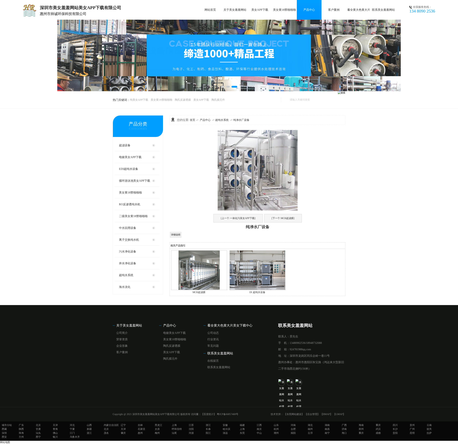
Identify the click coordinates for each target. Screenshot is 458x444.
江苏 (191, 425)
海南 (361, 425)
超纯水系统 (126, 275)
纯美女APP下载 (139, 99)
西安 (4, 437)
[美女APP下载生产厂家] (229, 55)
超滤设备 (124, 145)
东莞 (242, 433)
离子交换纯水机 (129, 239)
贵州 (412, 425)
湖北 (310, 425)
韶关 (429, 429)
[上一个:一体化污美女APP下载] (238, 218)
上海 (174, 425)
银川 (55, 437)
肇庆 (123, 433)
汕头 (38, 433)
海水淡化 (124, 286)
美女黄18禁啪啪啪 (284, 9)
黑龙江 (158, 425)
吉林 (140, 425)
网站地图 (5, 442)
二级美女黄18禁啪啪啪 (133, 216)
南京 (259, 429)
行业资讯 (213, 339)
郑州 (361, 429)
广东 (21, 425)
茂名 (106, 433)
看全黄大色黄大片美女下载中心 (229, 325)
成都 (378, 433)
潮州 (276, 433)
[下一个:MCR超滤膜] (283, 218)
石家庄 (141, 429)
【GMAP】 (339, 414)
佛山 (55, 433)
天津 (55, 425)
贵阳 (395, 433)
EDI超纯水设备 (128, 168)
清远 (225, 433)
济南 (344, 429)
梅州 (157, 433)
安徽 (225, 425)
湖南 (327, 425)
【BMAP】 (326, 414)
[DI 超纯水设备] (257, 289)
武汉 (378, 429)
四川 (395, 425)
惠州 (140, 433)
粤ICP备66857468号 (227, 414)
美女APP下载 (259, 9)
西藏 (4, 429)
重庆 (378, 425)
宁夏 (72, 429)
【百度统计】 (208, 414)
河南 (293, 425)
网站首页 (210, 9)
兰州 (21, 437)
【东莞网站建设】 (294, 414)
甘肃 (38, 429)
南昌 (327, 429)
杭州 (276, 429)
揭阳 (293, 433)
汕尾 (174, 433)
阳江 (208, 433)
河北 (72, 425)
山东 (276, 425)
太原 (157, 429)
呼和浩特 (177, 429)
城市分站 (7, 425)
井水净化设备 (127, 263)
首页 (192, 120)
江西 (259, 425)
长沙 (395, 429)
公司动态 (213, 332)
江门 (72, 433)
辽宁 (123, 425)
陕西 (21, 429)
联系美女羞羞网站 (383, 9)
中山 (259, 433)
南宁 (327, 433)
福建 (242, 425)
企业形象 (122, 345)
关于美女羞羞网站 (234, 9)
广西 (344, 425)
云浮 (310, 433)
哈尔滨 (226, 429)
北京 (38, 425)
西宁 (38, 437)
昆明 (412, 433)
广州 (412, 429)
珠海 (21, 433)
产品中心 (309, 9)
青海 (55, 429)
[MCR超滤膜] (199, 289)
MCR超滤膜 (199, 292)
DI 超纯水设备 (257, 292)
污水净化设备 (127, 251)
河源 (191, 433)
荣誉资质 (122, 339)
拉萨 (429, 433)
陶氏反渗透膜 (183, 99)
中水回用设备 (127, 227)
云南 (429, 425)
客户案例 (334, 9)
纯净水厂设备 (241, 120)
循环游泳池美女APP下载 (134, 180)
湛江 (89, 433)
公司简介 (122, 332)
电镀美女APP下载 (130, 157)
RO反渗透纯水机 (129, 204)
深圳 (4, 433)
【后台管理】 (312, 414)
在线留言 (213, 360)
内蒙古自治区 (111, 425)
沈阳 (191, 429)
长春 (208, 429)
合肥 (293, 429)
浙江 (208, 425)
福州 (310, 429)
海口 (344, 433)
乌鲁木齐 (75, 437)
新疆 (89, 429)
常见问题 (213, 345)
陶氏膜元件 (218, 99)
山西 (89, 425)
